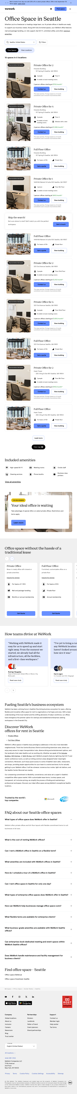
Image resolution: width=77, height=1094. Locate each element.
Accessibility (50, 1073)
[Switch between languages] (51, 9)
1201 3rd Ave (15, 756)
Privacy (7, 1073)
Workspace (8, 989)
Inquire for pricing (13, 578)
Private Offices (13, 736)
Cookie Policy (24, 1073)
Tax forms (53, 1027)
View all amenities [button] (13, 482)
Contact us (54, 1018)
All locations (9, 1053)
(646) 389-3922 (10, 1058)
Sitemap (60, 1073)
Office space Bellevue (13, 975)
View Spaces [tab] (12, 50)
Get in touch (60, 224)
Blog (6, 1033)
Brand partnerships (34, 1030)
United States (28, 989)
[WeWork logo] (10, 9)
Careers (8, 1027)
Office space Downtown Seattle (17, 979)
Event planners (32, 1027)
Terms (15, 1073)
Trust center (9, 1036)
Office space (17, 989)
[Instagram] (19, 997)
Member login (55, 1021)
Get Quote (21, 613)
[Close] (71, 3)
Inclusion (8, 1024)
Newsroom (9, 1030)
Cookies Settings (38, 1073)
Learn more (21, 3)
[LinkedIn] (33, 997)
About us (8, 1021)
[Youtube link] (6, 997)
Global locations (10, 1018)
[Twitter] (26, 997)
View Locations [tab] (26, 50)
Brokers (30, 1018)
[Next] (8, 3)
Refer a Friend (32, 1024)
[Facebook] (13, 997)
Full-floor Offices (14, 740)
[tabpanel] (38, 248)
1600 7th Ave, (27, 756)
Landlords (30, 1021)
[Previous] (6, 3)
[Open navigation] (70, 9)
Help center (54, 1024)
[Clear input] (33, 42)
